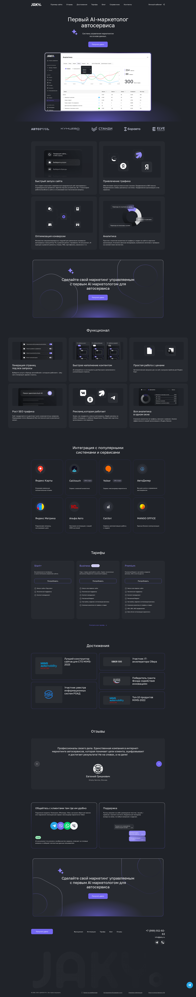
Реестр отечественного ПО (156, 992)
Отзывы (69, 4)
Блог (104, 4)
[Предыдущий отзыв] (37, 764)
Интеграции (91, 932)
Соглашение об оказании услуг (113, 992)
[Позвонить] (163, 942)
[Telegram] (157, 942)
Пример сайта (56, 4)
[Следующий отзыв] (159, 764)
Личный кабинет (155, 4)
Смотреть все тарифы (98, 625)
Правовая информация (135, 992)
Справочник (115, 4)
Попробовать (52, 581)
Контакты (128, 4)
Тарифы (94, 4)
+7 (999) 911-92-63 (155, 932)
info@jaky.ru (160, 937)
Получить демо (98, 44)
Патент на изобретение (90, 992)
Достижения (82, 4)
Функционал (78, 932)
